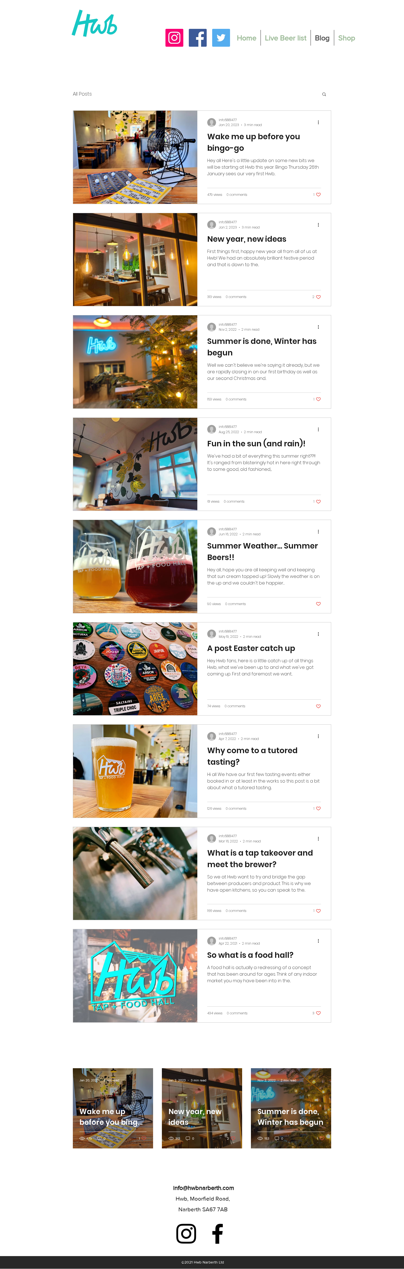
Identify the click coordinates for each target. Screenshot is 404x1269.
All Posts (82, 93)
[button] (324, 95)
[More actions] (320, 122)
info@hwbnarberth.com (203, 1188)
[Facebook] (198, 38)
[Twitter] (221, 38)
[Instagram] (174, 38)
